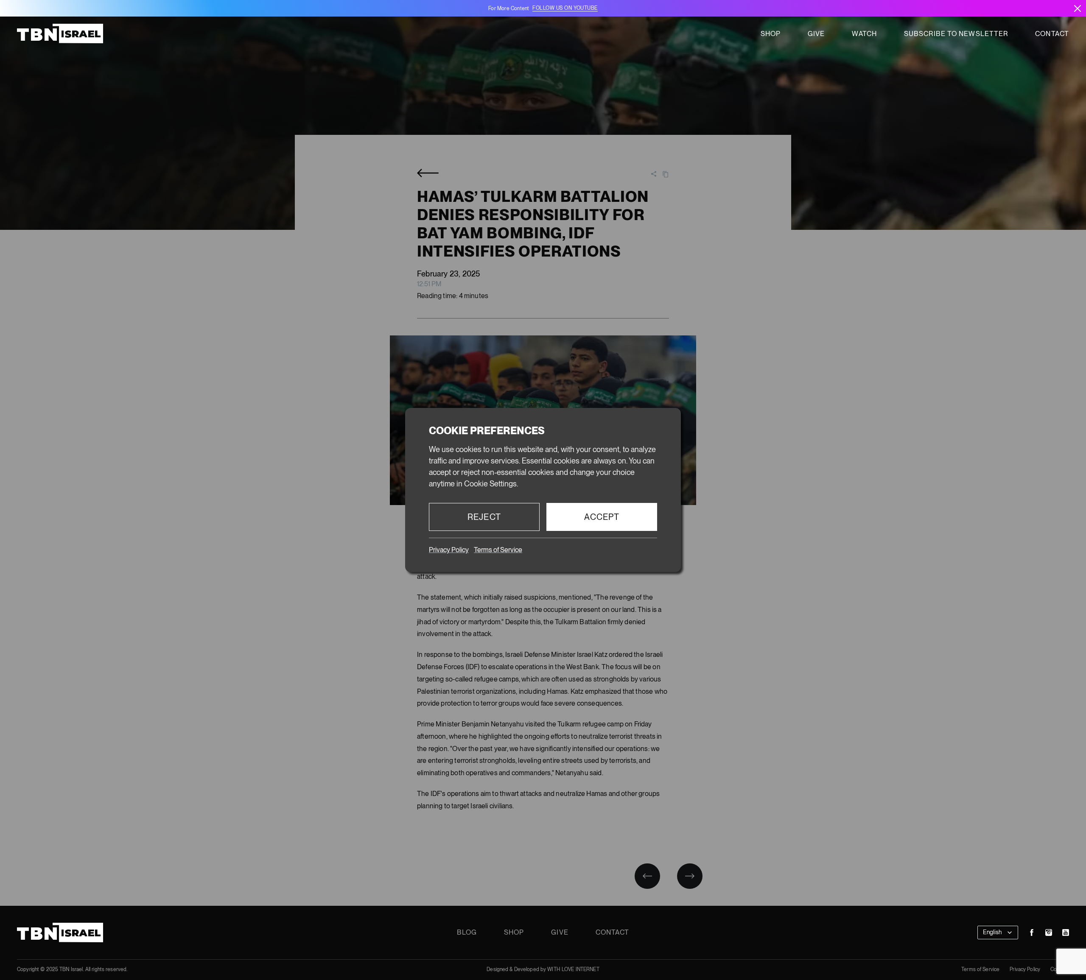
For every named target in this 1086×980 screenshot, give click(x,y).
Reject (484, 517)
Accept (602, 517)
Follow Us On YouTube (564, 8)
